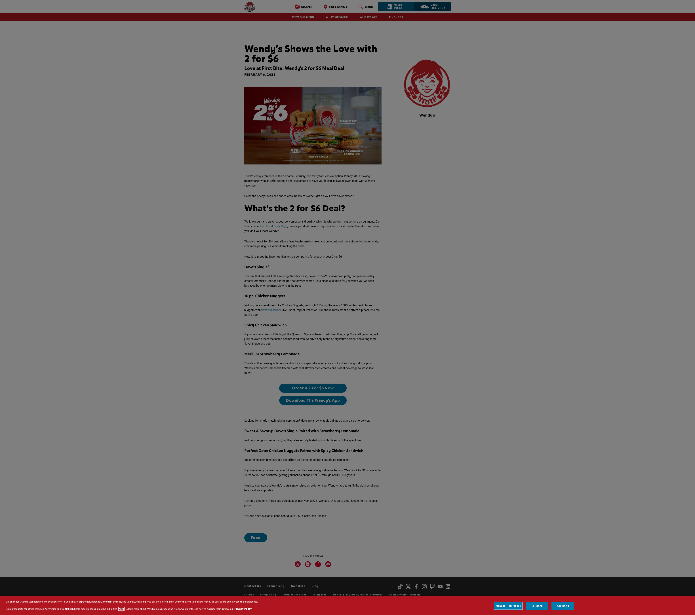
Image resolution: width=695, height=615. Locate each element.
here (121, 608)
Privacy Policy (243, 608)
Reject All (537, 606)
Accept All (563, 606)
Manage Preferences (508, 606)
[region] (347, 605)
